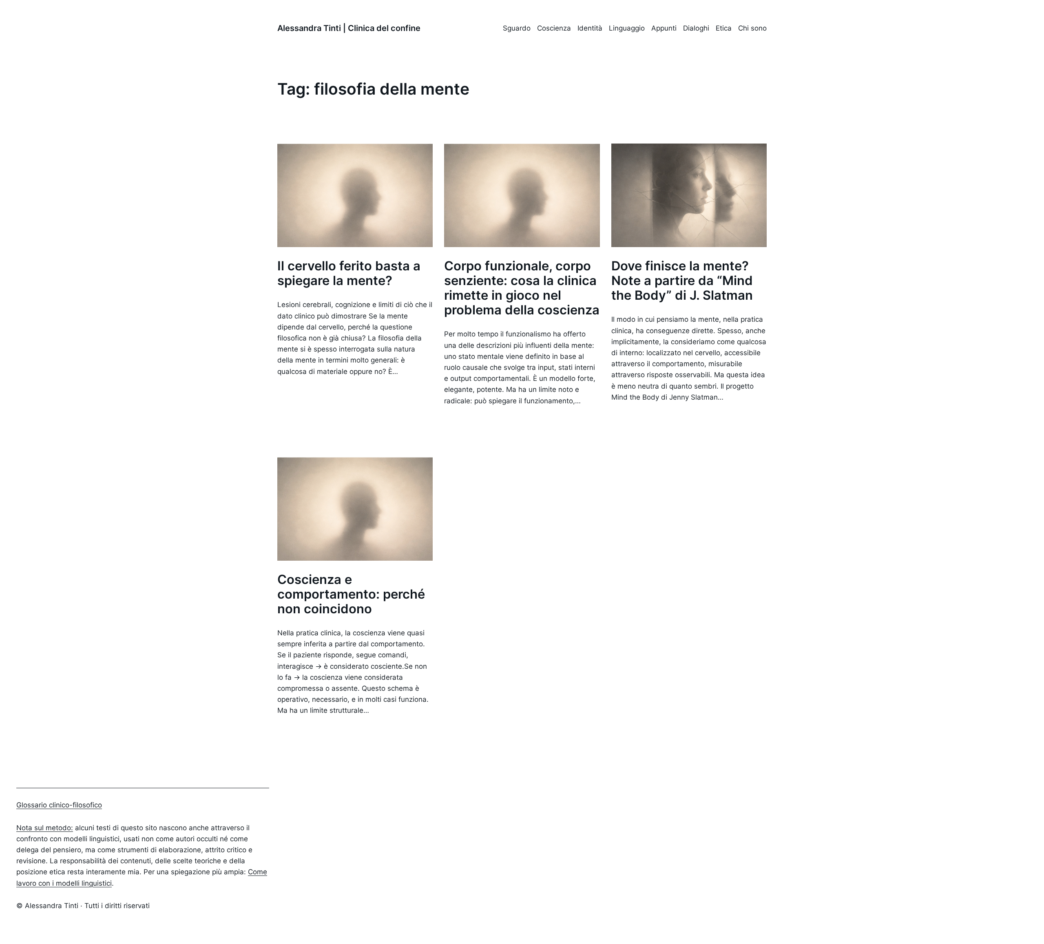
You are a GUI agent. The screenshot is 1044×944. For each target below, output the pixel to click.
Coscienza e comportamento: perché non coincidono (351, 594)
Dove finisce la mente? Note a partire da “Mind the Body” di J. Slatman (682, 281)
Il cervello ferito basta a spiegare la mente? (348, 273)
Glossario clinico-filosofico (59, 805)
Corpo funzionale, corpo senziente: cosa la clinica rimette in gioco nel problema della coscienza (521, 288)
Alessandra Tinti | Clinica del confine (348, 28)
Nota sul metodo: (44, 828)
